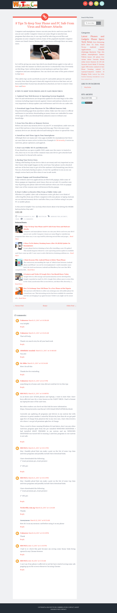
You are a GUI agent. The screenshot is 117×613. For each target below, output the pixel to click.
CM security (60, 140)
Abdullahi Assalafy (27, 350)
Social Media (92, 64)
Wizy (59, 609)
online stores (85, 62)
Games (101, 54)
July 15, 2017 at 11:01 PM (37, 546)
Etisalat (101, 49)
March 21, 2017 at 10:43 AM (39, 333)
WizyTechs (42, 216)
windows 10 (100, 72)
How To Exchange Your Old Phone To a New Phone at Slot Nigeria (47, 288)
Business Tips (94, 52)
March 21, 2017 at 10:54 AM (37, 363)
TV (98, 64)
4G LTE (99, 62)
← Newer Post (18, 306)
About (77, 607)
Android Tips (55, 216)
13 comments (28, 219)
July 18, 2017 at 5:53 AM (37, 561)
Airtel (102, 47)
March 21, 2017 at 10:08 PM (38, 393)
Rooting (101, 64)
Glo (103, 52)
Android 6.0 (97, 67)
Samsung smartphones (93, 77)
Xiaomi (102, 59)
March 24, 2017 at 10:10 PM (39, 533)
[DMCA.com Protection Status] (86, 103)
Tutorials (96, 59)
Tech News (86, 41)
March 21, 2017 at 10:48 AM (46, 350)
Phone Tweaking (87, 69)
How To (90, 44)
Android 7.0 (100, 69)
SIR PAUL (24, 393)
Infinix (89, 59)
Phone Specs (97, 39)
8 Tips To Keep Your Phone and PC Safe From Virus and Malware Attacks (44, 25)
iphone (98, 57)
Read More (31, 270)
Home (45, 306)
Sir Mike (23, 363)
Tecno (83, 47)
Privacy (63, 609)
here (22, 74)
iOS (94, 57)
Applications (86, 49)
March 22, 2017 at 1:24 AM (45, 508)
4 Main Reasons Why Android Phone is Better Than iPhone (44, 260)
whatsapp (84, 52)
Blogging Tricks (86, 74)
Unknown (24, 320)
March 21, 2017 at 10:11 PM (38, 448)
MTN (83, 44)
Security (64, 216)
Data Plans (99, 44)
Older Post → (71, 306)
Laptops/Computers (87, 72)
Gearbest (83, 77)
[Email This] (16, 212)
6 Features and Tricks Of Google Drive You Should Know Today (46, 274)
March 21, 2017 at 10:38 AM (39, 320)
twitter (91, 67)
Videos (83, 57)
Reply (22, 327)
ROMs (102, 74)
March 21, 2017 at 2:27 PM (38, 381)
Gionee (89, 57)
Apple (83, 67)
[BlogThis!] (18, 212)
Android (93, 47)
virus (17, 219)
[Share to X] (19, 212)
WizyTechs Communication (58, 607)
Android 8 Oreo (88, 79)
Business (93, 62)
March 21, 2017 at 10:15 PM (38, 478)
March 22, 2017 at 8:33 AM (40, 520)
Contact (71, 607)
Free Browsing (98, 42)
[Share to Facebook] (21, 212)
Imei (103, 67)
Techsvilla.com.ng (27, 508)
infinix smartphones (89, 54)
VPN (87, 67)
